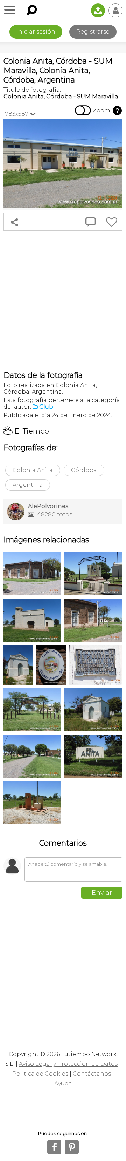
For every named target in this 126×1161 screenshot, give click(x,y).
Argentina (28, 484)
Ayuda (63, 1083)
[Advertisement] (63, 301)
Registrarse (93, 31)
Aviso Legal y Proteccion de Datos (68, 1064)
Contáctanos (92, 1073)
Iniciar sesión (35, 31)
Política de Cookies (40, 1073)
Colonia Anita (33, 470)
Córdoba (84, 470)
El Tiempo (26, 431)
